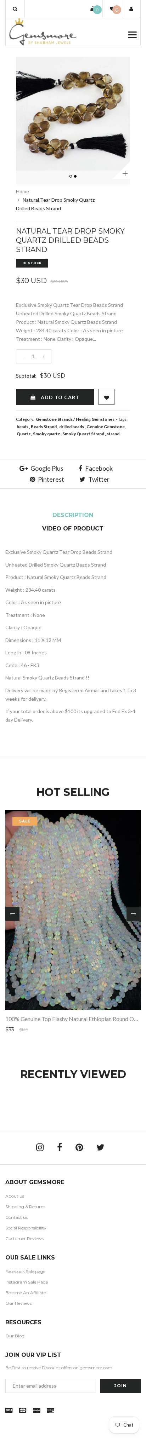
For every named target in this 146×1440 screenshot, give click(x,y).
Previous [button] (12, 914)
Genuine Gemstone (105, 426)
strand (113, 433)
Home (22, 191)
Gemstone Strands (54, 419)
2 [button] (76, 176)
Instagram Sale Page (26, 1282)
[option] (73, 114)
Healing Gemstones (95, 419)
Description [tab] (72, 515)
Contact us (16, 1217)
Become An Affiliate (25, 1292)
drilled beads (71, 426)
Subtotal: (26, 376)
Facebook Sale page (25, 1271)
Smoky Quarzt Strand (83, 433)
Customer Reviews (24, 1238)
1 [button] (71, 176)
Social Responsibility (25, 1227)
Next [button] (134, 914)
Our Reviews (18, 1303)
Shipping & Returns (25, 1206)
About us (14, 1196)
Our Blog (14, 1335)
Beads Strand (44, 426)
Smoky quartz (46, 433)
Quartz (23, 433)
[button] (15, 9)
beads (22, 426)
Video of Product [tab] (72, 528)
